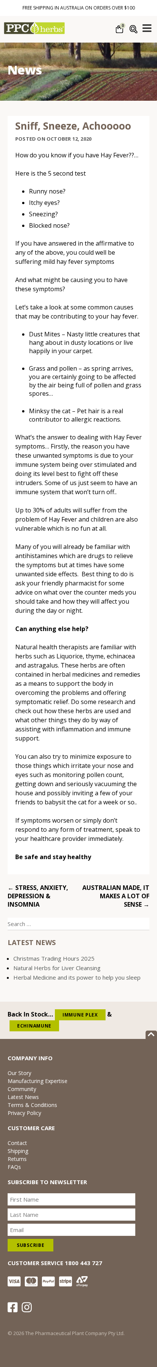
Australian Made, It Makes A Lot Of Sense (115, 896)
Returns (17, 1158)
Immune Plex (80, 1015)
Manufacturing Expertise (37, 1081)
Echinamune (34, 1026)
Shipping (18, 1150)
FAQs (14, 1166)
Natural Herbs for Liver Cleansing (57, 968)
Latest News (23, 1097)
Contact (17, 1143)
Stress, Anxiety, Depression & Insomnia (38, 896)
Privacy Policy (24, 1112)
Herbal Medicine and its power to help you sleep (77, 977)
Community (22, 1089)
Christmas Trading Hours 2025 (54, 958)
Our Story (19, 1073)
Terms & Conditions (32, 1105)
